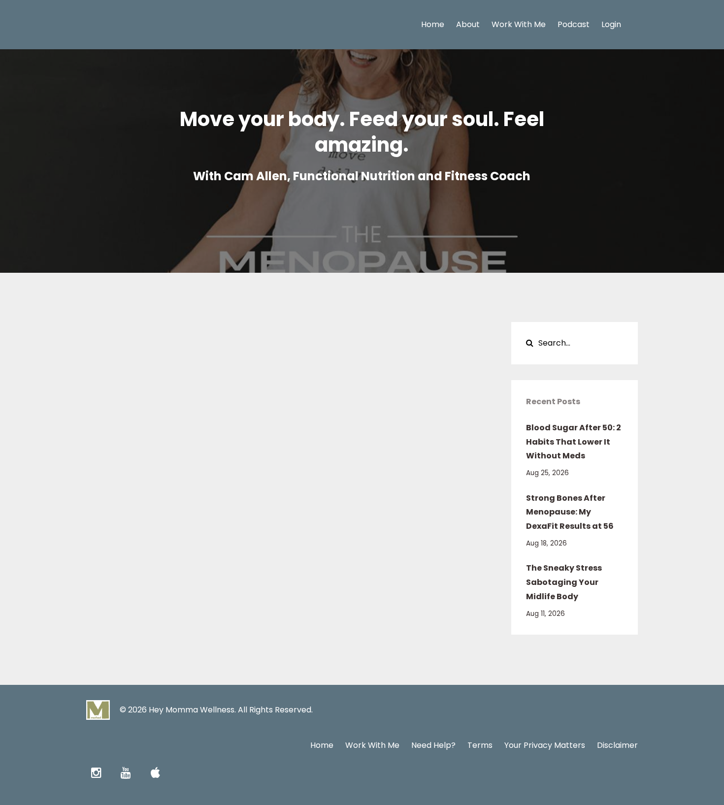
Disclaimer (617, 745)
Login (611, 24)
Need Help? (433, 745)
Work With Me (519, 24)
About (468, 24)
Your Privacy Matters (544, 745)
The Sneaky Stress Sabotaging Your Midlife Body (564, 582)
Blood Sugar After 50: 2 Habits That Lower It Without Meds (573, 442)
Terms (480, 745)
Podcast (574, 24)
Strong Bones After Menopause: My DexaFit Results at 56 (570, 512)
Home (432, 24)
